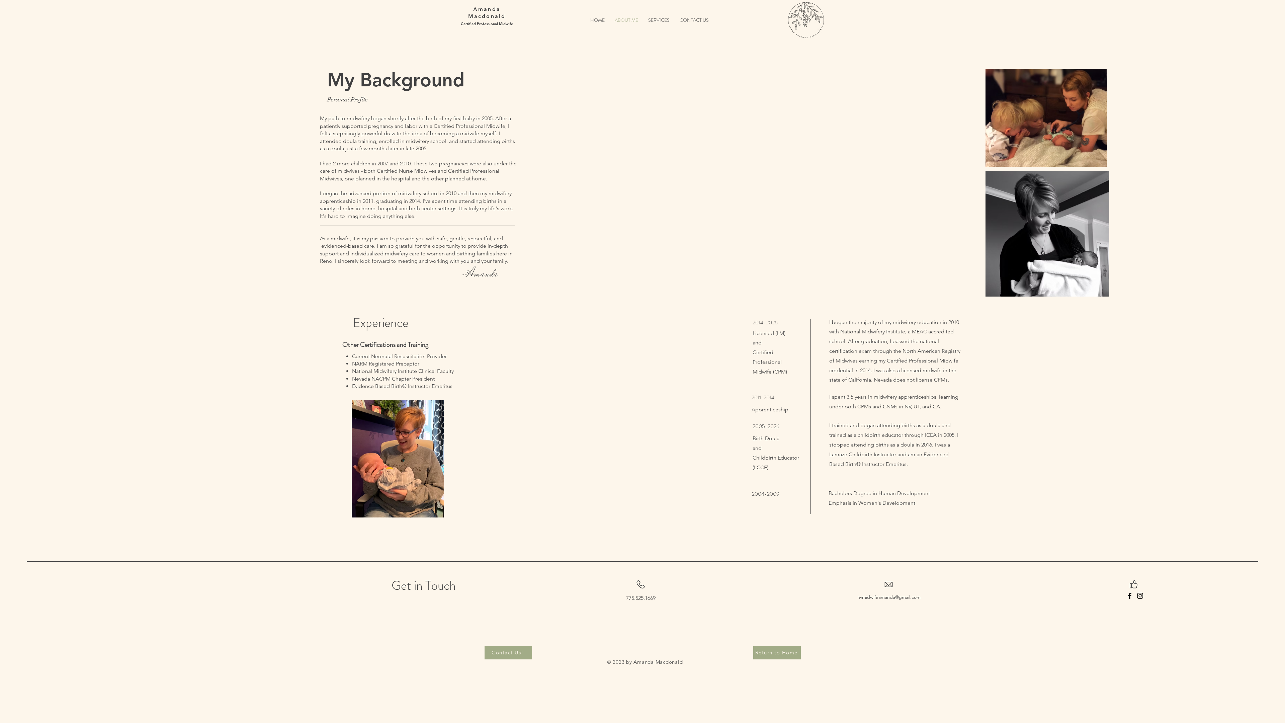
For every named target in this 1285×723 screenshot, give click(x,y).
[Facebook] (1130, 596)
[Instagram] (1140, 596)
